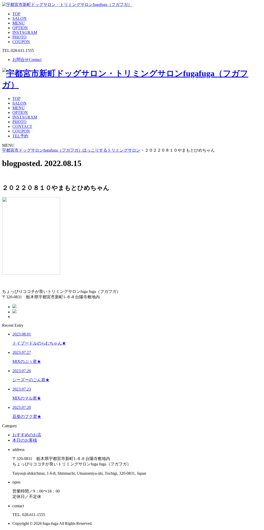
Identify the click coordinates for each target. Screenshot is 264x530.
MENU (18, 23)
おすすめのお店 (26, 435)
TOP (16, 14)
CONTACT (22, 126)
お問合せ (27, 59)
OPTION (20, 28)
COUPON (21, 42)
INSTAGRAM (24, 32)
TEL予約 (20, 136)
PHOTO (19, 37)
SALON (19, 18)
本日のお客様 (24, 440)
